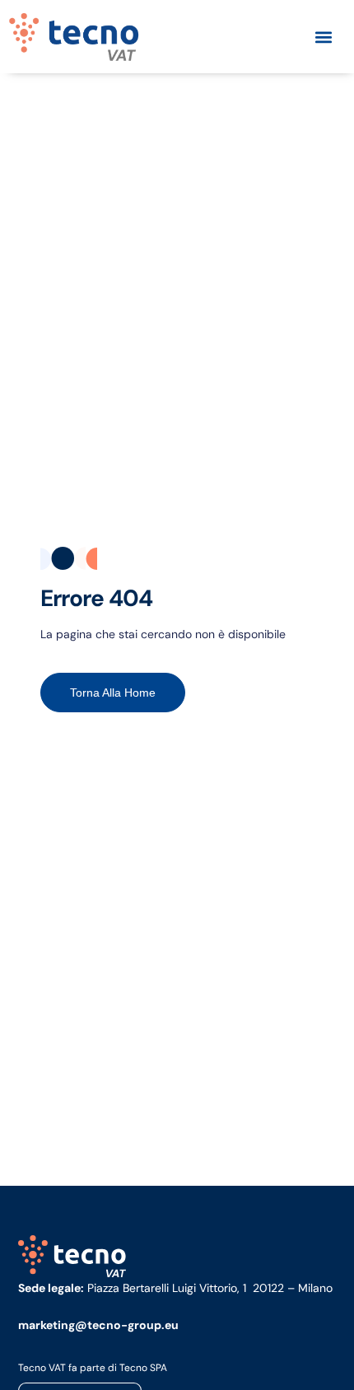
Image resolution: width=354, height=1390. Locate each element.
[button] (323, 36)
